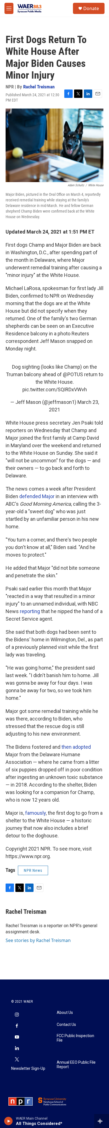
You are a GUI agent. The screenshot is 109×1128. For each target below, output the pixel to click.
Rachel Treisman (38, 87)
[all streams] (101, 1121)
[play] (8, 1121)
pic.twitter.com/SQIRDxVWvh (54, 389)
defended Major (36, 496)
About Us (65, 1013)
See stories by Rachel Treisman (38, 940)
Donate (91, 8)
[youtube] (16, 1037)
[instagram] (16, 1015)
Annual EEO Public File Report (76, 1064)
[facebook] (16, 1026)
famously (35, 813)
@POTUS (73, 374)
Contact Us (66, 1025)
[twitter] (16, 1060)
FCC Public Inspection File (75, 1038)
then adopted (76, 747)
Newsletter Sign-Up (28, 1068)
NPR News (33, 870)
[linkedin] (16, 1048)
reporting (30, 611)
